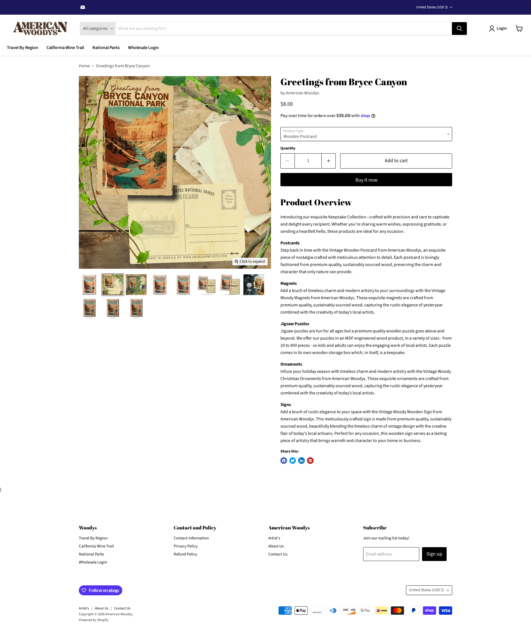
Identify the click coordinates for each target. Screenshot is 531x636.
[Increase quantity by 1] (329, 161)
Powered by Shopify (93, 619)
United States (432, 7)
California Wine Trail (65, 48)
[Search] (459, 28)
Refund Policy (185, 554)
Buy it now (366, 180)
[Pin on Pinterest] (310, 460)
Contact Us (277, 554)
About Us (276, 546)
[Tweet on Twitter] (292, 460)
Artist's (274, 538)
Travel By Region (22, 48)
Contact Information (191, 538)
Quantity (287, 148)
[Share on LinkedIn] (301, 460)
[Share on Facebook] (283, 460)
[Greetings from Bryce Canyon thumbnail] (89, 285)
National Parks (106, 48)
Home (84, 65)
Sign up (434, 553)
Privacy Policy (186, 546)
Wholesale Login (143, 48)
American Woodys (302, 93)
